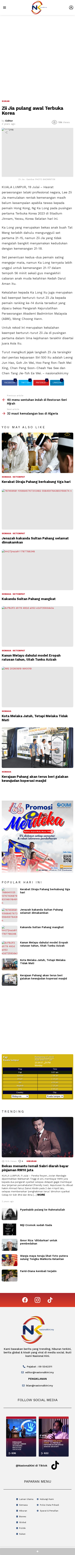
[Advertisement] (37, 54)
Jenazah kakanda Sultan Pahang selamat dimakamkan (41, 911)
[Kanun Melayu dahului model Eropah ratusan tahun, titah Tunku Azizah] (37, 626)
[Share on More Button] (37, 1551)
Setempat (19, 477)
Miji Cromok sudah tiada (36, 1225)
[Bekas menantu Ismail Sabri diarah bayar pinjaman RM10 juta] (37, 1137)
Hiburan (31, 1161)
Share (6, 132)
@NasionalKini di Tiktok (31, 1465)
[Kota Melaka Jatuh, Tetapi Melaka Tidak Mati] (37, 687)
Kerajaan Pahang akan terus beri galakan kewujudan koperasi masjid (35, 779)
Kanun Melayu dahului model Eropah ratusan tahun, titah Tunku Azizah (31, 657)
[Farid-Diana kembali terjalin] (9, 1276)
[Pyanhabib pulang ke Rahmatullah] (9, 1214)
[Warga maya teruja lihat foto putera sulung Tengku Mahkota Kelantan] (9, 1260)
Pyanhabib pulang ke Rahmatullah (42, 1209)
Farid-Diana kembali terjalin (38, 1271)
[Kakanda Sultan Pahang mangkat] (37, 570)
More (41, 1194)
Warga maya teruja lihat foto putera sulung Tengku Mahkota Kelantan (44, 1257)
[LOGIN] (71, 7)
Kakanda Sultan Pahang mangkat (29, 599)
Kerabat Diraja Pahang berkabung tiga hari (36, 482)
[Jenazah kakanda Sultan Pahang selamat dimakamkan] (37, 509)
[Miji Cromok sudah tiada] (9, 1229)
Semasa (6, 477)
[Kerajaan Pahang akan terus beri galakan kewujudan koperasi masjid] (37, 747)
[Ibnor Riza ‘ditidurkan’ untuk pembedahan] (9, 1245)
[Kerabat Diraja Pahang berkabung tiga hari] (37, 453)
